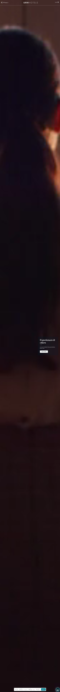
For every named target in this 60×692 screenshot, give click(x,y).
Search (43, 689)
